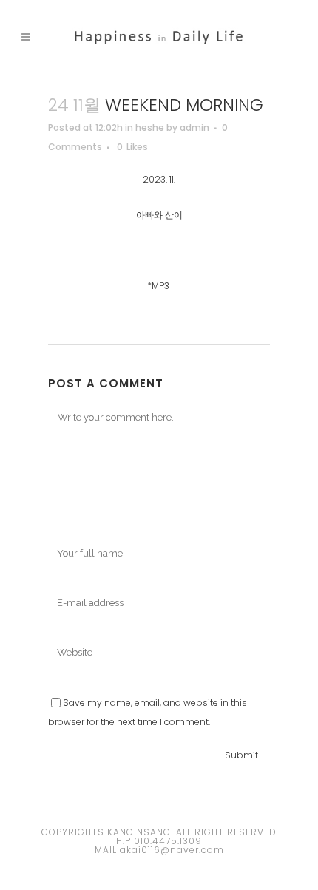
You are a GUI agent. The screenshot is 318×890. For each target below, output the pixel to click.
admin (194, 127)
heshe (149, 127)
